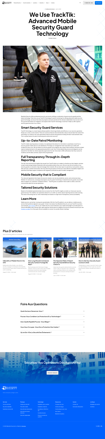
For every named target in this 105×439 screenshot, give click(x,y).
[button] (80, 3)
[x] (96, 426)
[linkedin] (98, 426)
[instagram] (99, 426)
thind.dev (24, 426)
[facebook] (101, 426)
